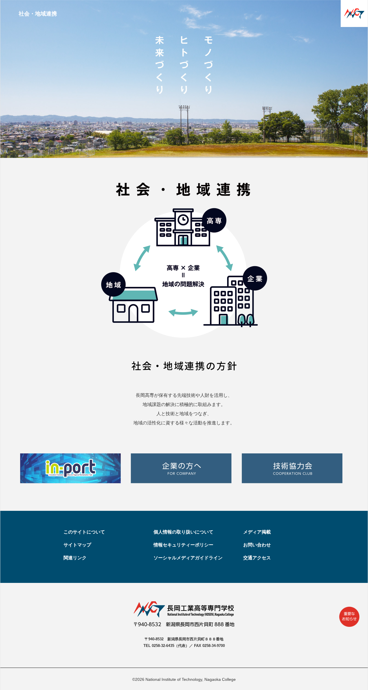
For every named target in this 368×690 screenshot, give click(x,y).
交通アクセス (257, 557)
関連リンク (75, 557)
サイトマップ (77, 544)
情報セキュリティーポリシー (183, 544)
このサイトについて (84, 531)
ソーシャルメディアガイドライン (188, 557)
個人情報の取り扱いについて (183, 531)
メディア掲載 (257, 531)
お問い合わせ (257, 544)
